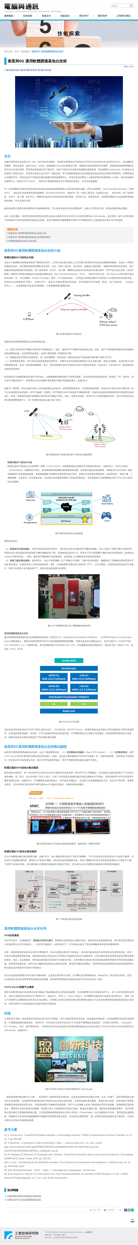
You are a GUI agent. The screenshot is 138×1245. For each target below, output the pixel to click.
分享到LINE (132, 1210)
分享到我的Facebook (125, 1210)
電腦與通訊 (21, 1236)
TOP (132, 1220)
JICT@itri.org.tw (60, 1235)
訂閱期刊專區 (123, 16)
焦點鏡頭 (65, 16)
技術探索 (27, 16)
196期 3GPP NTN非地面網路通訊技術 (24, 1199)
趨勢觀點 (8, 16)
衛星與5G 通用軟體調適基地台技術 (47, 51)
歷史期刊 (83, 16)
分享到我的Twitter (129, 1210)
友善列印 (111, 1210)
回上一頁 (96, 1210)
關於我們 (102, 16)
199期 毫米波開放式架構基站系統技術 (24, 1196)
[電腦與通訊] (33, 8)
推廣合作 (46, 16)
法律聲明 (88, 1232)
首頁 (16, 51)
